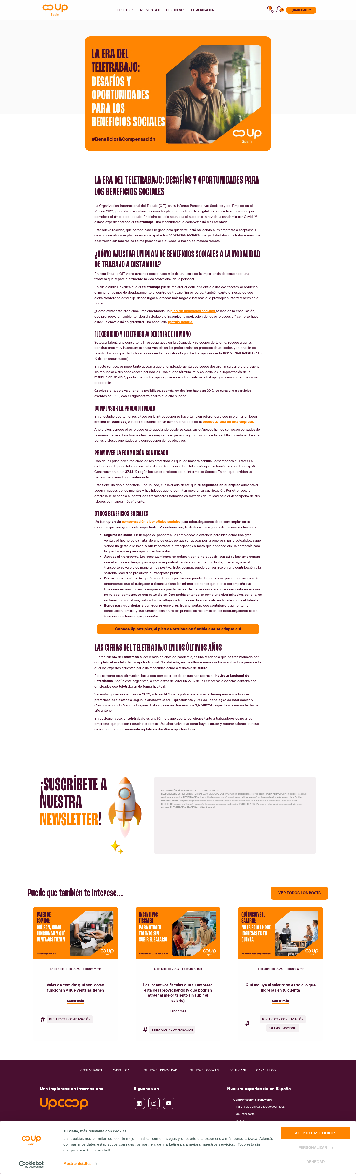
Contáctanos (91, 1070)
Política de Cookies (203, 1070)
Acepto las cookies (315, 1133)
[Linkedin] (139, 1103)
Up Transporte (245, 1114)
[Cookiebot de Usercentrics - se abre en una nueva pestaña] (31, 1164)
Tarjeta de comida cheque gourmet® (260, 1107)
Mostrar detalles (77, 1163)
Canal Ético (266, 1070)
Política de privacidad (159, 1070)
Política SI (237, 1070)
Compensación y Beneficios (252, 1099)
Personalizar (312, 1147)
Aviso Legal (122, 1070)
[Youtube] (168, 1103)
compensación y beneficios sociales (151, 521)
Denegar (315, 1162)
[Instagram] (154, 1103)
